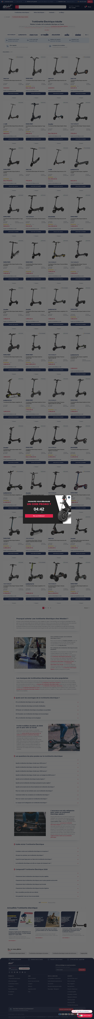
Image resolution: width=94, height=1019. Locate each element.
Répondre (88, 1011)
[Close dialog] (69, 497)
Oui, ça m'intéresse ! (39, 516)
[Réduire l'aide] (77, 1014)
